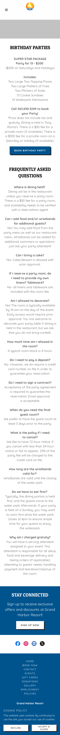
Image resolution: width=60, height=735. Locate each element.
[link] (30, 9)
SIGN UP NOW (30, 625)
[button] (7, 10)
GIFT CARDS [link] (30, 677)
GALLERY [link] (30, 685)
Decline (16, 727)
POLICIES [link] (30, 693)
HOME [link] (30, 661)
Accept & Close (44, 727)
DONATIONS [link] (30, 681)
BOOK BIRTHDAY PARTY (30, 150)
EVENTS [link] (30, 673)
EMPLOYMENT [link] (30, 689)
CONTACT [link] (30, 669)
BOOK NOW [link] (30, 665)
